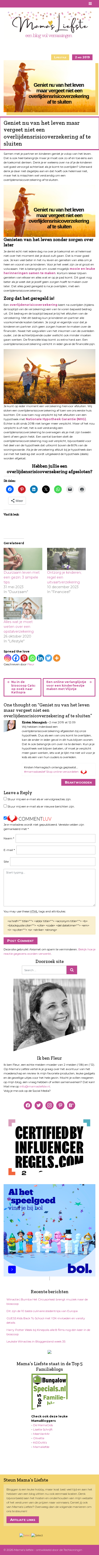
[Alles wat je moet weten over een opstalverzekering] (23, 608)
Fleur (30, 664)
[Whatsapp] (32, 658)
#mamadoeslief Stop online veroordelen (51, 771)
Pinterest (12, 3)
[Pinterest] (24, 658)
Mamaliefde (41, 1447)
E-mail (9, 850)
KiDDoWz (40, 1442)
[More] (56, 658)
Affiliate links (22, 1519)
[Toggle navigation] (90, 3)
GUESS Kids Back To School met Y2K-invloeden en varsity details (45, 1320)
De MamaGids (43, 1425)
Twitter (24, 3)
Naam (9, 838)
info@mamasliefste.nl (35, 1086)
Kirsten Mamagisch (34, 722)
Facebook (6, 3)
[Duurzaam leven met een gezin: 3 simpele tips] (23, 559)
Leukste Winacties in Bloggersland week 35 (35, 1341)
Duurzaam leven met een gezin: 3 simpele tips (22, 577)
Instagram (18, 3)
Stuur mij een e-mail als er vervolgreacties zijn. (39, 799)
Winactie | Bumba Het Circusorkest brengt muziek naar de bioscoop (47, 1302)
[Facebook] (15, 658)
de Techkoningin (70, 1550)
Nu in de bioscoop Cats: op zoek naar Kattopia (23, 687)
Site (6, 861)
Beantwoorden (78, 782)
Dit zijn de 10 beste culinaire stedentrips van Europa (42, 1311)
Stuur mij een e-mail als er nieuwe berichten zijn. (41, 806)
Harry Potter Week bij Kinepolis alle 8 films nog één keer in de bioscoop (48, 1332)
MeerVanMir (41, 1434)
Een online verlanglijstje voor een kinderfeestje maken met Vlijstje (66, 685)
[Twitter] (48, 658)
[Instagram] (7, 658)
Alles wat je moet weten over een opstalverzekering (19, 627)
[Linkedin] (40, 658)
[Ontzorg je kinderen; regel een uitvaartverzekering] (66, 559)
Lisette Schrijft (43, 1429)
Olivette (38, 1438)
